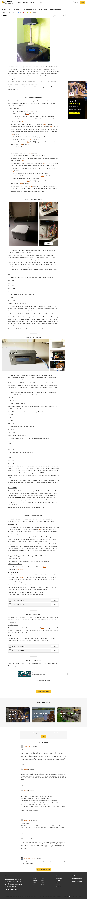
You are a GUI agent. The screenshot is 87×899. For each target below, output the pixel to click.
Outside (43, 882)
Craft (34, 884)
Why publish (59, 878)
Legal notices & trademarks (74, 896)
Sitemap (58, 884)
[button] (64, 15)
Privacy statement (31, 896)
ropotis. (5, 12)
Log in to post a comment (43, 869)
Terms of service (22, 896)
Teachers (32, 2)
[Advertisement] (77, 100)
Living (42, 880)
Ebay (30, 111)
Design (34, 882)
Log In (76, 2)
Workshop (35, 880)
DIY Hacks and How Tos (29, 858)
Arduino (15, 12)
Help (57, 882)
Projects (19, 2)
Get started (58, 880)
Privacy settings (40, 896)
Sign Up (82, 2)
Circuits (10, 12)
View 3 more (49, 243)
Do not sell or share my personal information (56, 896)
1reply (23, 764)
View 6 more (58, 368)
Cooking (43, 878)
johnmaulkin (27, 746)
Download (54, 600)
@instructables (78, 878)
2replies (23, 785)
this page (20, 569)
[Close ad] (86, 82)
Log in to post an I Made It (43, 691)
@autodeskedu (78, 881)
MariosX (26, 769)
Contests (25, 2)
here (39, 529)
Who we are (58, 887)
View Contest (63, 674)
